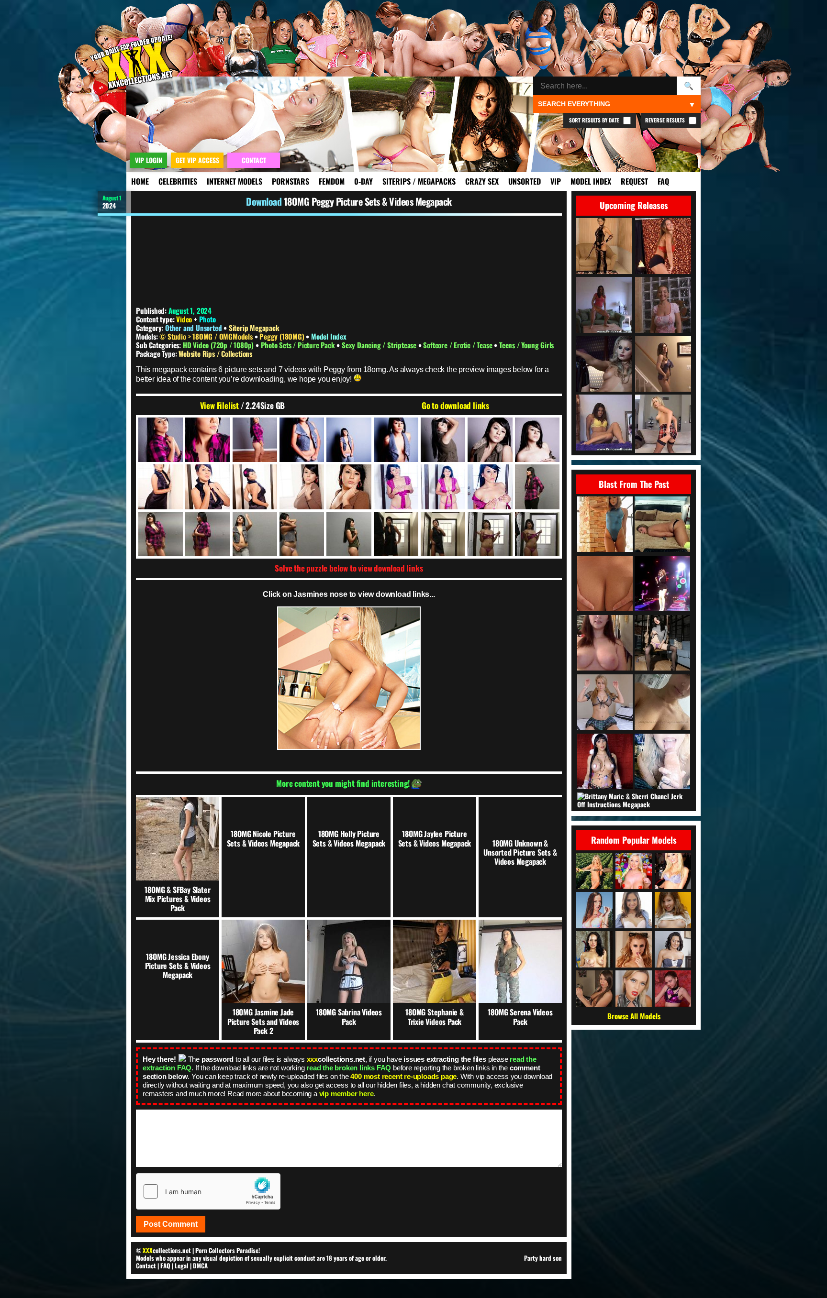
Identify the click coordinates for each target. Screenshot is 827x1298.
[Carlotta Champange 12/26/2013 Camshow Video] (605, 643)
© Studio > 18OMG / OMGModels (206, 336)
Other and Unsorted (193, 327)
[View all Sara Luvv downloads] (633, 910)
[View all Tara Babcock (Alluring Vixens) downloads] (633, 871)
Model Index (590, 181)
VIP (555, 181)
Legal (182, 1265)
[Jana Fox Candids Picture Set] (662, 762)
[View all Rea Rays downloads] (633, 988)
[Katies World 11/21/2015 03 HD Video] (662, 524)
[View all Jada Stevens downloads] (594, 910)
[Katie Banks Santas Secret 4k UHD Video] (605, 762)
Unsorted (524, 181)
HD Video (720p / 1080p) (219, 345)
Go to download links (455, 405)
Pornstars (290, 181)
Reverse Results (665, 120)
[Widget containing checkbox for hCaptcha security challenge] (208, 1191)
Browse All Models (633, 1016)
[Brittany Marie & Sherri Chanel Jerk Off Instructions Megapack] (634, 800)
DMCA (200, 1265)
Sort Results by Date (595, 120)
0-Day (363, 181)
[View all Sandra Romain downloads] (673, 949)
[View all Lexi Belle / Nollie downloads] (633, 949)
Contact (146, 1265)
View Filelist (219, 405)
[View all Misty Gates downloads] (594, 988)
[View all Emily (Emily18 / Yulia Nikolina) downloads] (673, 910)
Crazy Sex (482, 181)
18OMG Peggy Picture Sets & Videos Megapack (368, 201)
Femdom (332, 181)
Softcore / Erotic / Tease (458, 345)
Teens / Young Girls (526, 345)
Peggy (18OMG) (282, 336)
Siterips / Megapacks (419, 181)
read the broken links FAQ (348, 1068)
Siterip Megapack (254, 327)
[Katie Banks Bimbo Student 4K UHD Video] (605, 702)
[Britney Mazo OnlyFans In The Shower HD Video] (662, 702)
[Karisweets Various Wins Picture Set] (605, 584)
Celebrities (177, 181)
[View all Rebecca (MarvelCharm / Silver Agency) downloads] (673, 988)
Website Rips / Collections (215, 353)
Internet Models (234, 181)
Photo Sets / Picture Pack (299, 345)
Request (634, 181)
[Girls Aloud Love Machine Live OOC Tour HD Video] (662, 584)
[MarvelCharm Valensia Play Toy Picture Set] (662, 643)
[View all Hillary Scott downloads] (673, 871)
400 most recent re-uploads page (403, 1076)
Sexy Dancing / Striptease (380, 345)
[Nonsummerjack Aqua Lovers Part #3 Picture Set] (605, 524)
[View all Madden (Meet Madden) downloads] (594, 871)
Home (140, 181)
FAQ (663, 181)
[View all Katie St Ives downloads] (594, 949)
